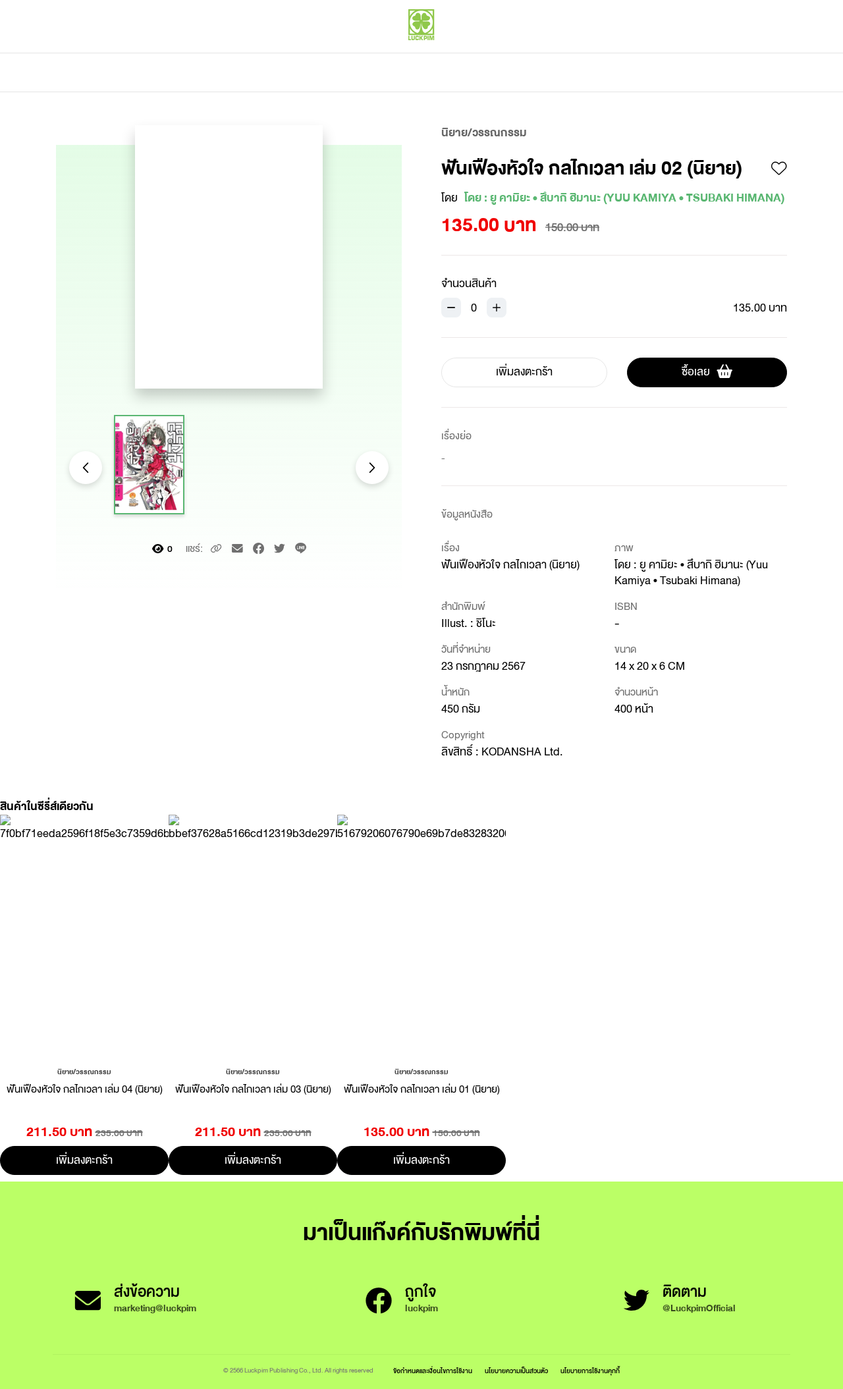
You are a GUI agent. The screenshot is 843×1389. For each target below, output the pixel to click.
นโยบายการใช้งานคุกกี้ (590, 1370)
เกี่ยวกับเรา (467, 72)
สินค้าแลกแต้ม (366, 72)
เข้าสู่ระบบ (701, 53)
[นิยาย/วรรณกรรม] (84, 1071)
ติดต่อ (552, 72)
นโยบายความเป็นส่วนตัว (516, 1370)
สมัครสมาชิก (762, 53)
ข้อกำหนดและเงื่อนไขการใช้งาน (432, 1370)
